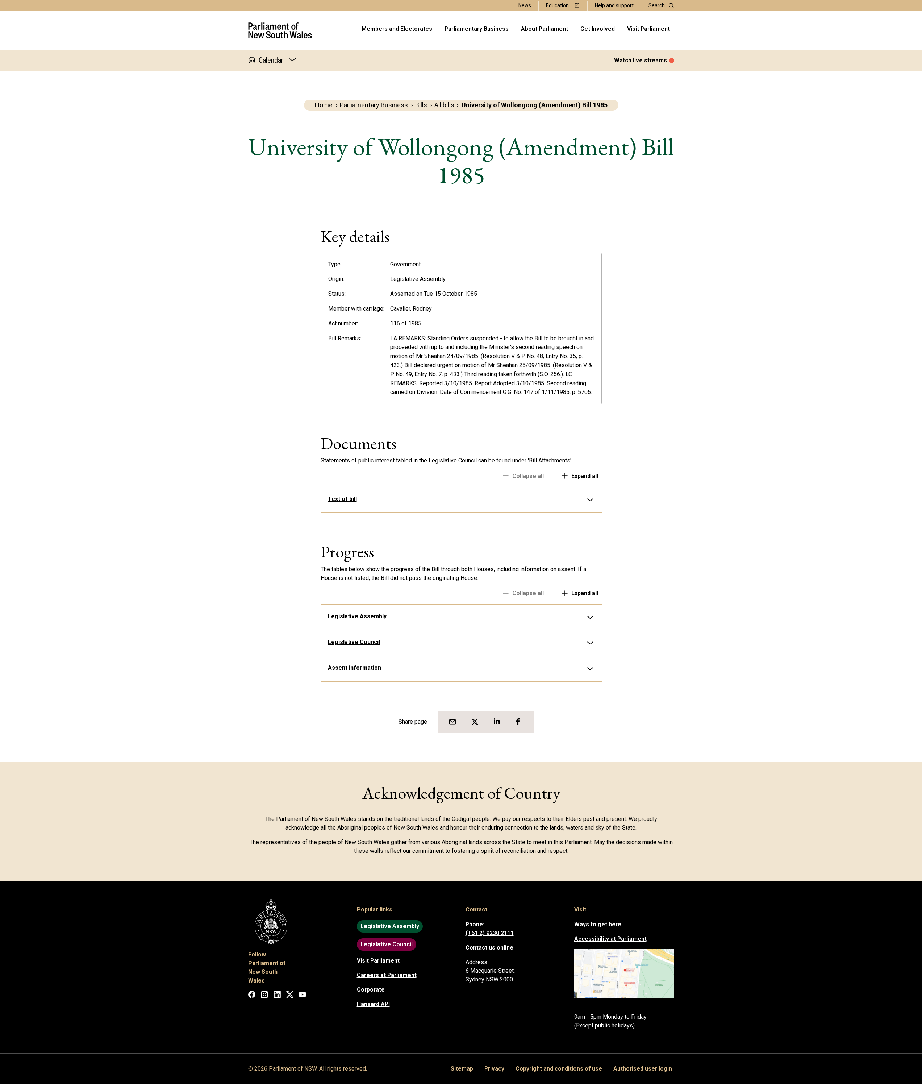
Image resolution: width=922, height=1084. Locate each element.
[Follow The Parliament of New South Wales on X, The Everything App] (289, 996)
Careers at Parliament (387, 975)
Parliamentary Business (477, 28)
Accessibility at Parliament (610, 938)
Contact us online (489, 947)
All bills (444, 105)
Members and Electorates (397, 28)
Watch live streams (640, 60)
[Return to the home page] (280, 30)
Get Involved (597, 28)
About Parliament (544, 28)
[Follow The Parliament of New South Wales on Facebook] (251, 996)
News (524, 5)
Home (324, 105)
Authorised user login (642, 1068)
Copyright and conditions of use (559, 1068)
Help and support (614, 5)
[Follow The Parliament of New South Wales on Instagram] (264, 996)
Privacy (494, 1068)
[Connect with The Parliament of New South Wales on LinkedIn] (277, 996)
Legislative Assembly (357, 616)
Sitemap (462, 1068)
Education (557, 5)
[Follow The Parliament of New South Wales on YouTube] (302, 996)
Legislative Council (354, 642)
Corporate (371, 989)
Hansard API (373, 1004)
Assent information (354, 667)
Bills (421, 105)
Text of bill (342, 498)
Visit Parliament (648, 28)
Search (656, 5)
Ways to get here (597, 924)
